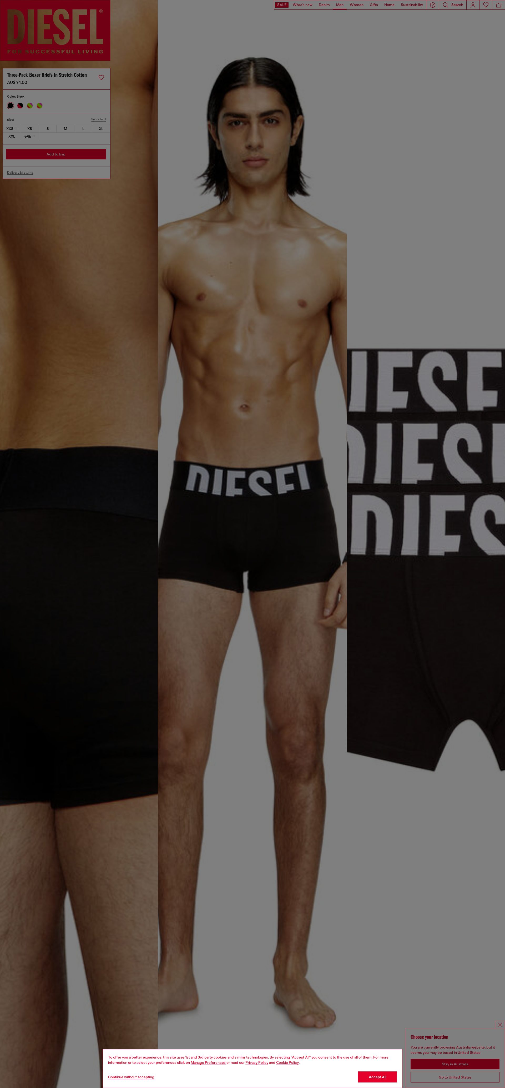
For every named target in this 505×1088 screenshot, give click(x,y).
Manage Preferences (208, 1062)
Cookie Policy (287, 1062)
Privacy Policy (256, 1062)
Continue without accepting (131, 1077)
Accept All (377, 1077)
